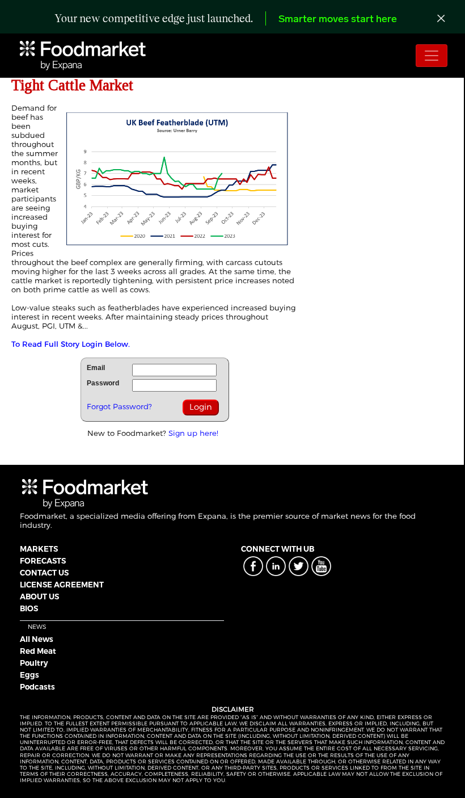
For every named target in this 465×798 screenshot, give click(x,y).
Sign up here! (193, 433)
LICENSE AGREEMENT (62, 584)
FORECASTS (43, 560)
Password (103, 383)
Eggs (29, 674)
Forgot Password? (119, 406)
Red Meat (38, 651)
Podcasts (37, 686)
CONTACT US (44, 572)
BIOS (29, 608)
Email (96, 368)
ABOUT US (39, 596)
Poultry (34, 662)
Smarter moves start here (337, 20)
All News (36, 639)
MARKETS (39, 548)
